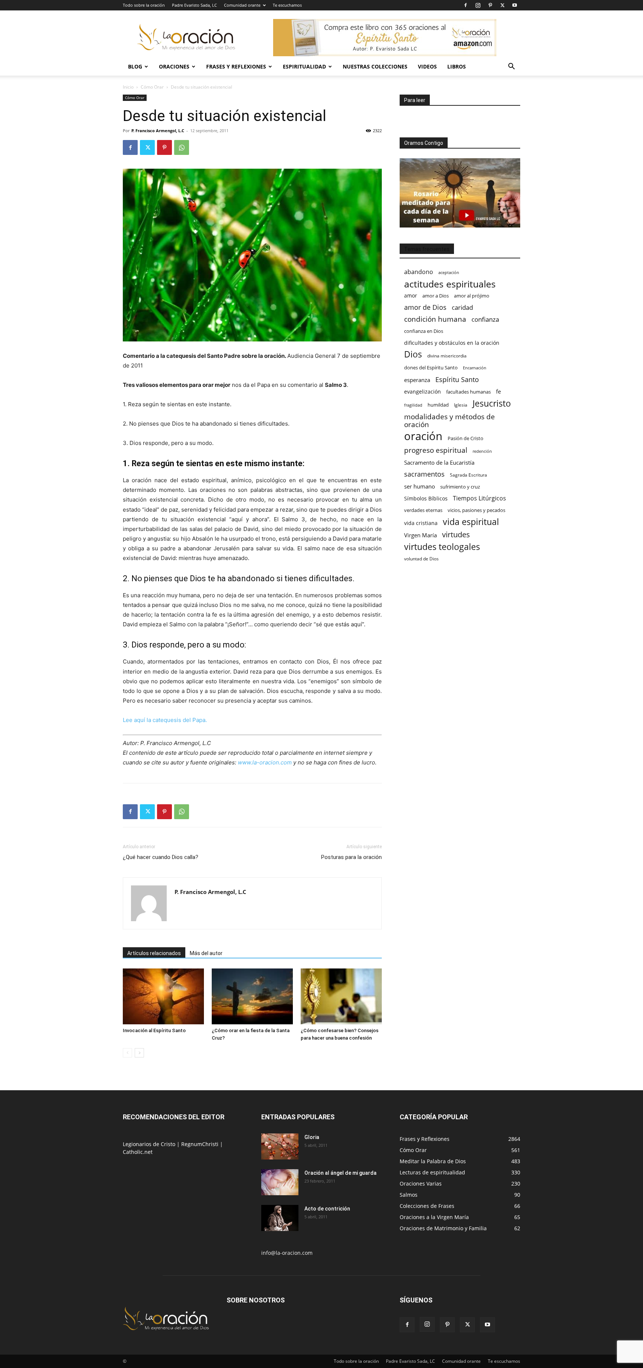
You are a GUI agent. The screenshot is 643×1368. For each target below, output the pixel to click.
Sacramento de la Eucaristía (439, 462)
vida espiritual (471, 522)
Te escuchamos (287, 5)
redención (482, 451)
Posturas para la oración (351, 857)
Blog (135, 66)
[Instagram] (477, 5)
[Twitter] (502, 5)
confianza (485, 319)
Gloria (311, 1137)
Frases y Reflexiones (236, 66)
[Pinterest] (490, 5)
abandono (418, 272)
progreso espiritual (435, 450)
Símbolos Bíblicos (426, 498)
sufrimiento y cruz (460, 486)
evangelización (422, 391)
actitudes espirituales (450, 284)
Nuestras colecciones (375, 66)
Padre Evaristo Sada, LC (194, 5)
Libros (456, 66)
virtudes (456, 534)
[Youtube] (514, 5)
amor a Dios (435, 295)
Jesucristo (492, 403)
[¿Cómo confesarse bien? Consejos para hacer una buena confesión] (341, 996)
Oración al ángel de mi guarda (340, 1173)
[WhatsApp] (181, 147)
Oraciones (174, 66)
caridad (462, 307)
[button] (511, 67)
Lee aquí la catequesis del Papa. (165, 719)
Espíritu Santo (457, 380)
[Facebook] (465, 5)
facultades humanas (468, 391)
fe (498, 391)
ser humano (419, 486)
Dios (413, 354)
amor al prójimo (471, 295)
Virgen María (420, 535)
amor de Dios (425, 307)
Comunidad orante (242, 5)
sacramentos (424, 474)
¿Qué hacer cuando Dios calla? (160, 857)
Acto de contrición (327, 1209)
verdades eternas (423, 510)
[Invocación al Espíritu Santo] (163, 996)
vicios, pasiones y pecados (476, 510)
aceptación (448, 272)
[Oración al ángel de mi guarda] (279, 1182)
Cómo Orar (152, 87)
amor (410, 295)
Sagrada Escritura (468, 475)
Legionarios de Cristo (150, 1144)
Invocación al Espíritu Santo (154, 1030)
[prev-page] (127, 1052)
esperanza (417, 380)
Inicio (128, 87)
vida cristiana (421, 522)
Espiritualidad (304, 66)
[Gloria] (279, 1146)
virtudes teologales (442, 547)
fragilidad (413, 405)
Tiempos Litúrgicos (479, 498)
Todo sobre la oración (144, 5)
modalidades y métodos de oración (449, 421)
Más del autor (206, 953)
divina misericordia (447, 356)
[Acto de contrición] (279, 1218)
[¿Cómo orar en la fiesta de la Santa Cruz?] (252, 996)
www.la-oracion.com (265, 762)
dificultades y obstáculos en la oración (451, 342)
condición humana (435, 319)
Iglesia (460, 405)
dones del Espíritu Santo (431, 367)
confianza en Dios (423, 331)
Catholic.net (138, 1151)
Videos (427, 66)
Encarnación (474, 367)
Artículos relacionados (154, 953)
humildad (438, 404)
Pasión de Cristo (465, 438)
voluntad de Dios (421, 559)
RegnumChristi (200, 1144)
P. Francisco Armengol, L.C (157, 130)
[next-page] (139, 1052)
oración (423, 436)
